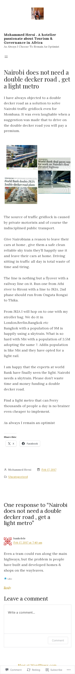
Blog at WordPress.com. (37, 665)
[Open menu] (6, 56)
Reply (7, 587)
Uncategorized (18, 476)
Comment (58, 640)
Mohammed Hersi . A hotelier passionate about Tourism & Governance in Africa (30, 38)
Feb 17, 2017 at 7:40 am (27, 542)
